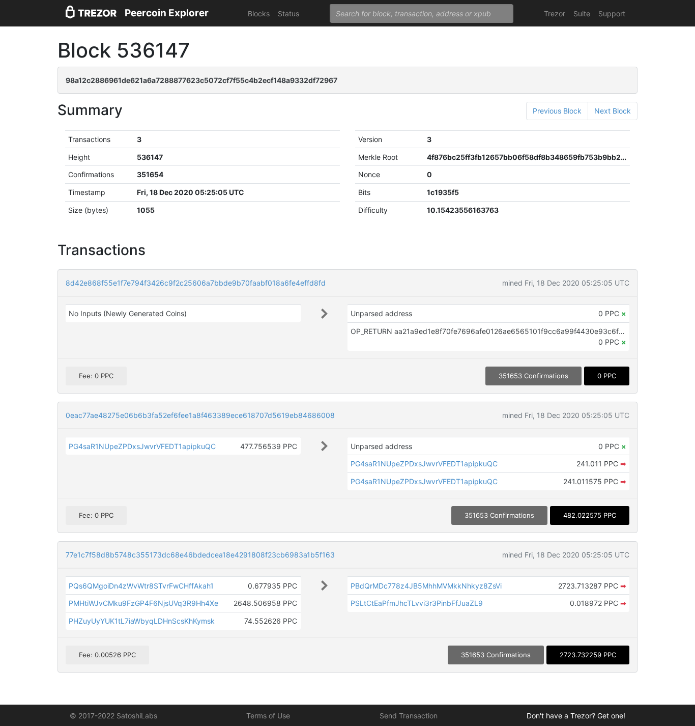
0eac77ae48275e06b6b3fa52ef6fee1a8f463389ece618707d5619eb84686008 (200, 415)
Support (611, 13)
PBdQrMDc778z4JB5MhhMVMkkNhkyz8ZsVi (426, 585)
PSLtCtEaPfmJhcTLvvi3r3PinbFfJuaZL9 (417, 603)
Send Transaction (409, 715)
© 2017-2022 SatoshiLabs (113, 715)
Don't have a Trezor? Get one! (576, 715)
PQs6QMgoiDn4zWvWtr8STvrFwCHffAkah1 (141, 585)
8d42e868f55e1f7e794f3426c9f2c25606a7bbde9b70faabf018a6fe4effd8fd (196, 282)
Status (288, 13)
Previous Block (557, 110)
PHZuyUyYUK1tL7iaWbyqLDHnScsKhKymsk (142, 621)
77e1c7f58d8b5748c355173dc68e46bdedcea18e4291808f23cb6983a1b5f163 (200, 554)
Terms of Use (268, 715)
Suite (581, 13)
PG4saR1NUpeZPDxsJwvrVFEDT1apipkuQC (142, 446)
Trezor (554, 13)
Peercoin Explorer (167, 13)
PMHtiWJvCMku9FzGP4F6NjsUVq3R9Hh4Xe (143, 603)
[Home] (91, 13)
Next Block (612, 110)
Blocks (259, 13)
